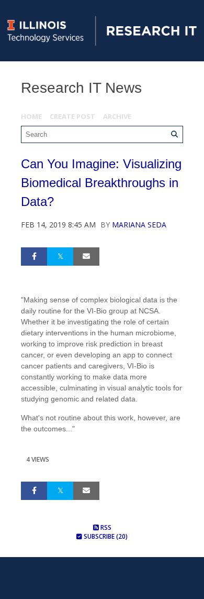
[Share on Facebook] (34, 256)
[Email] (86, 256)
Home (31, 116)
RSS (105, 527)
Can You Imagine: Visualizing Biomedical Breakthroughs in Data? (101, 183)
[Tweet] (60, 256)
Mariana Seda (139, 225)
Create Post (72, 116)
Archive (117, 116)
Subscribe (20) (105, 536)
